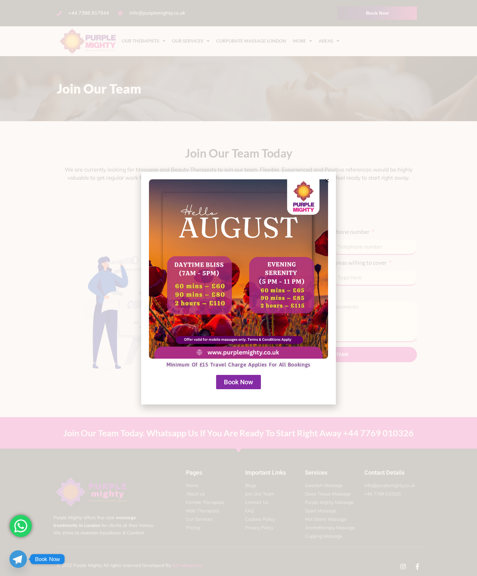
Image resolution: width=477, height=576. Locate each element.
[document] (238, 288)
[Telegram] (18, 559)
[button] (326, 180)
